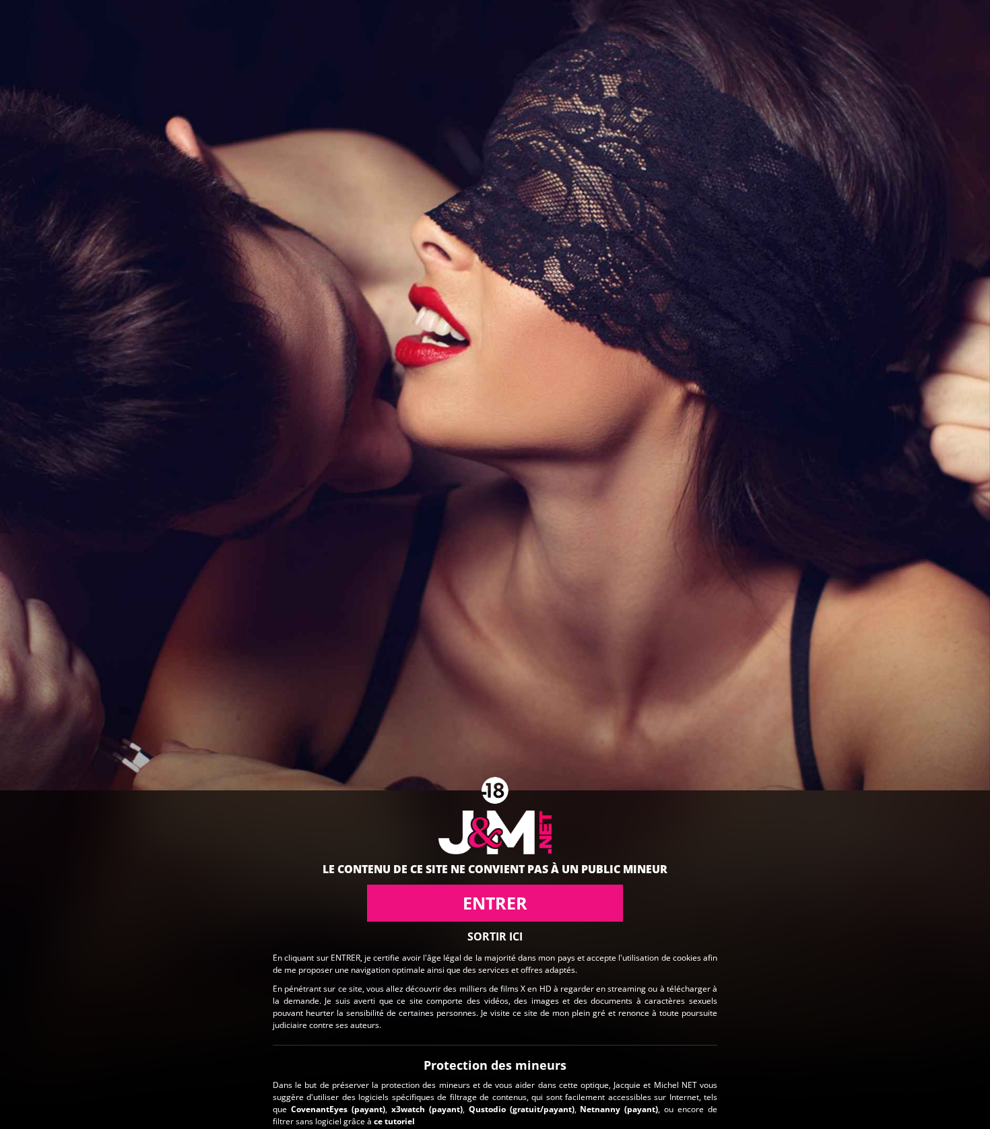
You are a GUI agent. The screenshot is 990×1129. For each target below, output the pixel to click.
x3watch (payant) (427, 1109)
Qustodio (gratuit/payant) (521, 1109)
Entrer (495, 902)
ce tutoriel (394, 1121)
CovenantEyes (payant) (338, 1109)
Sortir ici (495, 936)
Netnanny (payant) (619, 1109)
